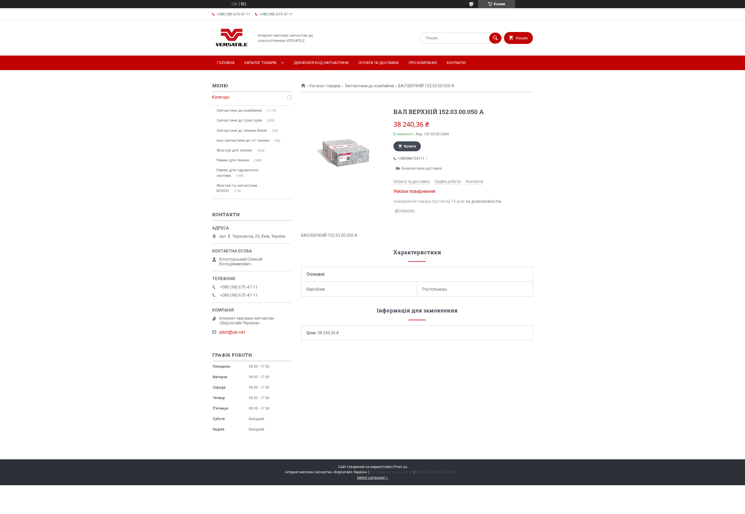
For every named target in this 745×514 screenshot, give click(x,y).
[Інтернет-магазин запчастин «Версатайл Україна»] (231, 48)
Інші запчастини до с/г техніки (243, 140)
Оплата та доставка (379, 63)
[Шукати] (495, 38)
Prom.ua (400, 467)
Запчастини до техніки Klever (242, 130)
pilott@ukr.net (232, 332)
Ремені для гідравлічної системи (237, 172)
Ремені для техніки (233, 160)
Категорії (221, 97)
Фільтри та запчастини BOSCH (237, 188)
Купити (410, 146)
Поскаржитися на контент (391, 472)
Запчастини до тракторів (239, 120)
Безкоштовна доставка (422, 168)
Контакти (456, 63)
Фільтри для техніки (234, 150)
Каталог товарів (260, 63)
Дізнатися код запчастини (321, 63)
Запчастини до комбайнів (369, 85)
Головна (226, 63)
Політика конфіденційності (438, 472)
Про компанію (423, 63)
